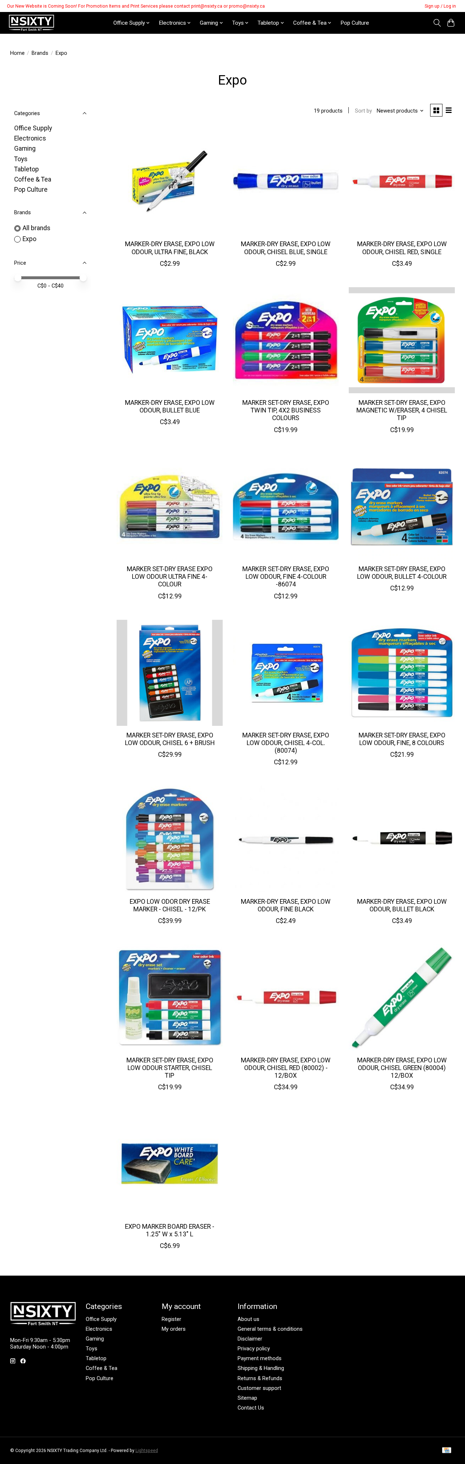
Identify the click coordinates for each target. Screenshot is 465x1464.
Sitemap (247, 1398)
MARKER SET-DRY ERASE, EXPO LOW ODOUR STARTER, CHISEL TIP (169, 1068)
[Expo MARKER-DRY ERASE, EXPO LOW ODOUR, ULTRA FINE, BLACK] (170, 182)
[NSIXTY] (31, 23)
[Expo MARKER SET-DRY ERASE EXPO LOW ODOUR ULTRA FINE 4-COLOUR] (170, 507)
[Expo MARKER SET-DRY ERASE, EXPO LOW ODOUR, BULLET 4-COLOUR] (402, 507)
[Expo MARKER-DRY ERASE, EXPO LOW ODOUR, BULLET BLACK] (402, 839)
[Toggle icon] (437, 22)
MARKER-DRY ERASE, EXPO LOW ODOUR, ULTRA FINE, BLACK (170, 247)
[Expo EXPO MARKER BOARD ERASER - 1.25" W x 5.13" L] (170, 1164)
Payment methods (260, 1358)
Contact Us (251, 1407)
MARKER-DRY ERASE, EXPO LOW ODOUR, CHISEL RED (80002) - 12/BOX (286, 1068)
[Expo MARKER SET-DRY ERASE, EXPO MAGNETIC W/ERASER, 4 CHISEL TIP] (402, 340)
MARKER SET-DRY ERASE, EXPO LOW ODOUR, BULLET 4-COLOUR (401, 572)
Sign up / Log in (440, 6)
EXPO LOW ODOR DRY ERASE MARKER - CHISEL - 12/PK (170, 905)
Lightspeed (147, 1450)
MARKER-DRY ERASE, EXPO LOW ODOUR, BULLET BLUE (170, 406)
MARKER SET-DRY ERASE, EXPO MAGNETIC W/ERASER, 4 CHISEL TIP (401, 410)
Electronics (30, 138)
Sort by (363, 110)
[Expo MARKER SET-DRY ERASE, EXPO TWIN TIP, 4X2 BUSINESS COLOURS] (286, 340)
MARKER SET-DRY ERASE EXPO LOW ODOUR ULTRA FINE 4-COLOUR (170, 576)
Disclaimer (250, 1338)
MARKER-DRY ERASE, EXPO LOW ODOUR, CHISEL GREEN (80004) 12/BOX (402, 1068)
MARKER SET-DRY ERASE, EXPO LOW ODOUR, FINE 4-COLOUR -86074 (285, 576)
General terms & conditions (270, 1329)
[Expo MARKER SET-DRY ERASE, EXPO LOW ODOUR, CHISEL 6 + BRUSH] (170, 673)
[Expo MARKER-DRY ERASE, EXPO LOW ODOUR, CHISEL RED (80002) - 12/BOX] (286, 997)
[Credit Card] (446, 1450)
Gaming (25, 148)
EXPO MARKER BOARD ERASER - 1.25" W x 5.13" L (169, 1230)
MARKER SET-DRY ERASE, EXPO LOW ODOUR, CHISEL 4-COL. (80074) (285, 743)
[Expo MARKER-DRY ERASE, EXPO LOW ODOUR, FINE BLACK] (286, 839)
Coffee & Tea (32, 179)
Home (17, 53)
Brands (40, 53)
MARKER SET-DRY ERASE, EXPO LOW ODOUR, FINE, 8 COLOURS (402, 739)
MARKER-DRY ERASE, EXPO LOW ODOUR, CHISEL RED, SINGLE (402, 247)
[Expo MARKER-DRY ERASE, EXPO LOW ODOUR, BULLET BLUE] (170, 340)
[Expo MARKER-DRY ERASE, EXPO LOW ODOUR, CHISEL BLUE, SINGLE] (286, 182)
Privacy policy (254, 1348)
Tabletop (26, 169)
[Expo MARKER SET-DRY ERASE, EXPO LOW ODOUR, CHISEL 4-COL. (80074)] (286, 673)
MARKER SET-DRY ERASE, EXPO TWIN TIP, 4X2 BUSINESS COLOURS (285, 410)
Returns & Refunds (260, 1378)
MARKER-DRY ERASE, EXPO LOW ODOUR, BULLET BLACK (402, 905)
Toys (21, 159)
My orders (174, 1329)
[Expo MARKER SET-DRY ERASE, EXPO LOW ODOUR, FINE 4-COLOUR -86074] (286, 507)
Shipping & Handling (261, 1368)
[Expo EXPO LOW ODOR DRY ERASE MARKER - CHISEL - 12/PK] (170, 839)
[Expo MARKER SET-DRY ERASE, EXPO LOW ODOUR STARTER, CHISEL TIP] (170, 997)
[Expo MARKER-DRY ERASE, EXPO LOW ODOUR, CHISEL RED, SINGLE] (402, 182)
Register (171, 1319)
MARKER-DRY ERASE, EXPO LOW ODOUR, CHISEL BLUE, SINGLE (286, 247)
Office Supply (33, 128)
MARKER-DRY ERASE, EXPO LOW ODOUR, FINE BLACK (286, 905)
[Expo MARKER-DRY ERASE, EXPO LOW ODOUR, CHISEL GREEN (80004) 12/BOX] (402, 997)
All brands (36, 228)
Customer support (259, 1388)
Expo (29, 239)
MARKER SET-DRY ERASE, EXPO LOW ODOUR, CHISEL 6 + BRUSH (170, 739)
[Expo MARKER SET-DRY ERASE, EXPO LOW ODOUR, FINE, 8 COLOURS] (402, 673)
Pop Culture (354, 23)
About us (248, 1319)
